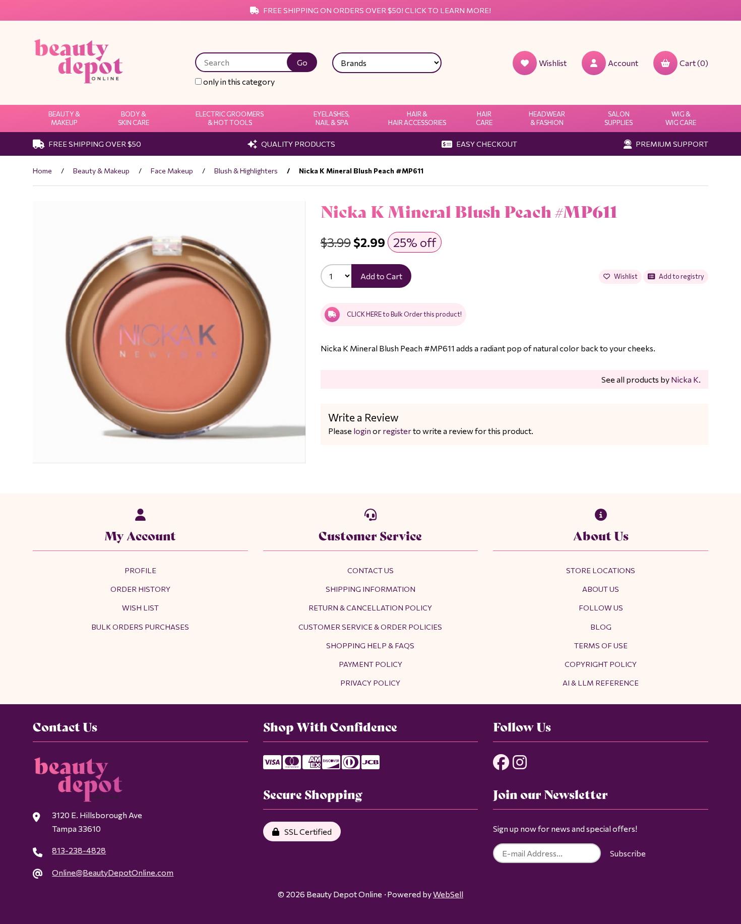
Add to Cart (381, 276)
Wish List (140, 607)
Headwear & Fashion (547, 118)
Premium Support (671, 143)
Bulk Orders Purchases (140, 626)
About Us (600, 588)
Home (42, 170)
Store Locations (600, 570)
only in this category (238, 81)
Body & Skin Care (133, 118)
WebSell (448, 894)
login (362, 431)
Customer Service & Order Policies (370, 626)
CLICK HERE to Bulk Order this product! (404, 314)
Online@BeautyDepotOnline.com (112, 872)
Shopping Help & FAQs (370, 645)
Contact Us (370, 570)
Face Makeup (172, 170)
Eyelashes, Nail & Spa (332, 118)
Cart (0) (694, 63)
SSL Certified (306, 831)
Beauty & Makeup (64, 118)
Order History (140, 588)
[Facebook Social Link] (501, 762)
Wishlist (625, 276)
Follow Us (601, 607)
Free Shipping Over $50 (94, 143)
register (397, 431)
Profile (140, 570)
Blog (600, 626)
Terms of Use (601, 645)
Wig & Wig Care (680, 118)
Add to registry (680, 276)
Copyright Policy (601, 663)
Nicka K (685, 379)
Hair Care (484, 118)
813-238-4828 (79, 850)
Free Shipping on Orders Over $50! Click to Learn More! (376, 10)
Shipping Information (370, 588)
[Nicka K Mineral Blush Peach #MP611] (169, 332)
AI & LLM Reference (601, 682)
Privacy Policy (370, 682)
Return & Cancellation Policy (370, 607)
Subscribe (628, 853)
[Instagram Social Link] (520, 762)
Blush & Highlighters (246, 170)
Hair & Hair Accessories (417, 118)
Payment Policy (370, 663)
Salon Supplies (618, 118)
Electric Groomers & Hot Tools (230, 118)
